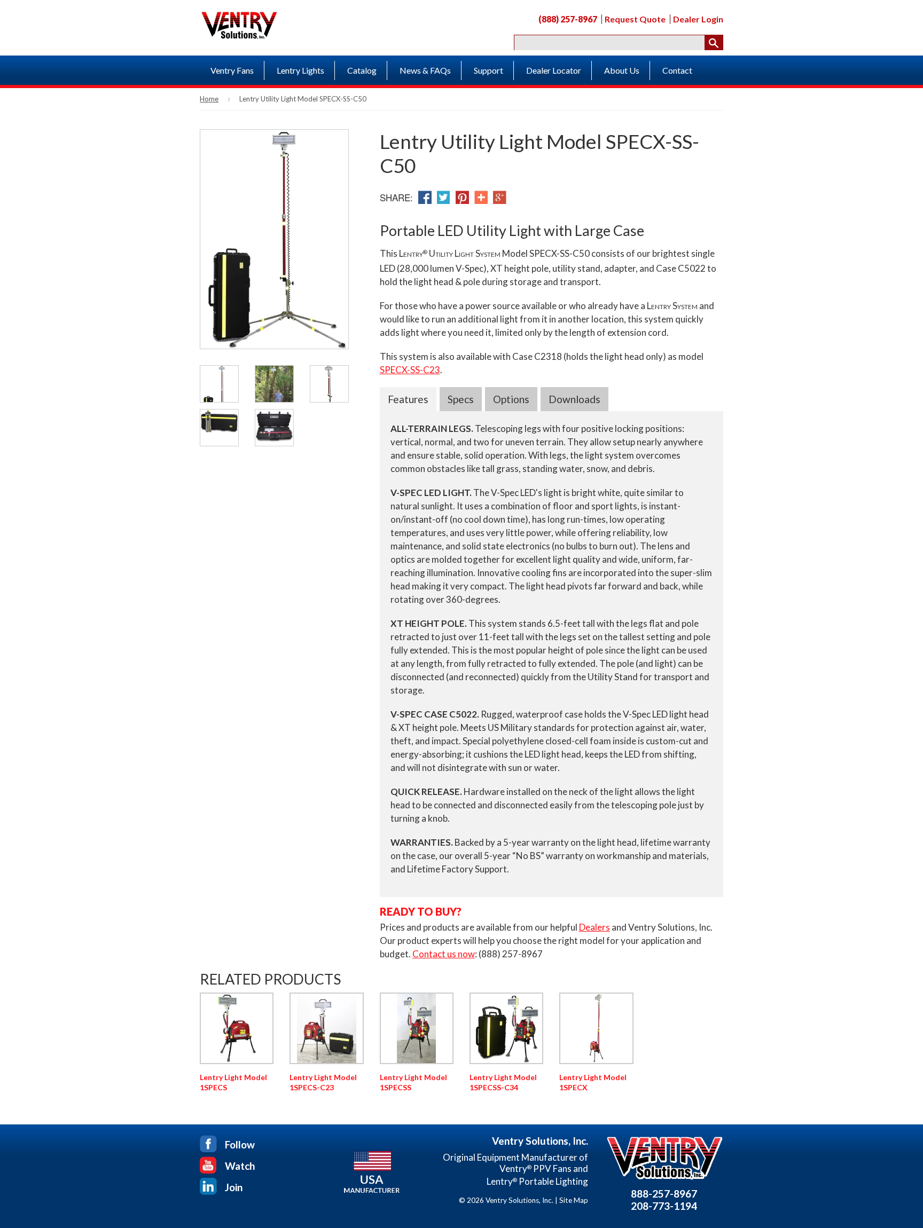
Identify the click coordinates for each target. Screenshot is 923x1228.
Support (488, 70)
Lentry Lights (300, 70)
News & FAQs (425, 70)
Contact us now (443, 953)
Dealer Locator (553, 70)
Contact (677, 70)
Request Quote (635, 19)
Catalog (362, 70)
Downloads (574, 399)
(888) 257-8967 (567, 19)
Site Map (573, 1200)
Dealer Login (698, 19)
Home (209, 99)
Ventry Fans (232, 70)
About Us (621, 70)
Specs (461, 399)
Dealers (594, 927)
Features (408, 399)
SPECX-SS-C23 (410, 369)
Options (511, 399)
